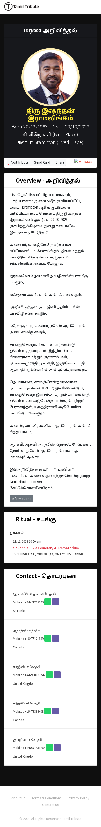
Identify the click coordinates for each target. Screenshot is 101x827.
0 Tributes (85, 162)
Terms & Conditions (47, 798)
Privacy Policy (78, 798)
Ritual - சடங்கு (35, 519)
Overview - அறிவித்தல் (47, 180)
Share (60, 162)
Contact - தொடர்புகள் (46, 576)
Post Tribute (19, 162)
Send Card (41, 162)
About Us (18, 798)
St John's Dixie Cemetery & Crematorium (45, 547)
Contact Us (50, 804)
